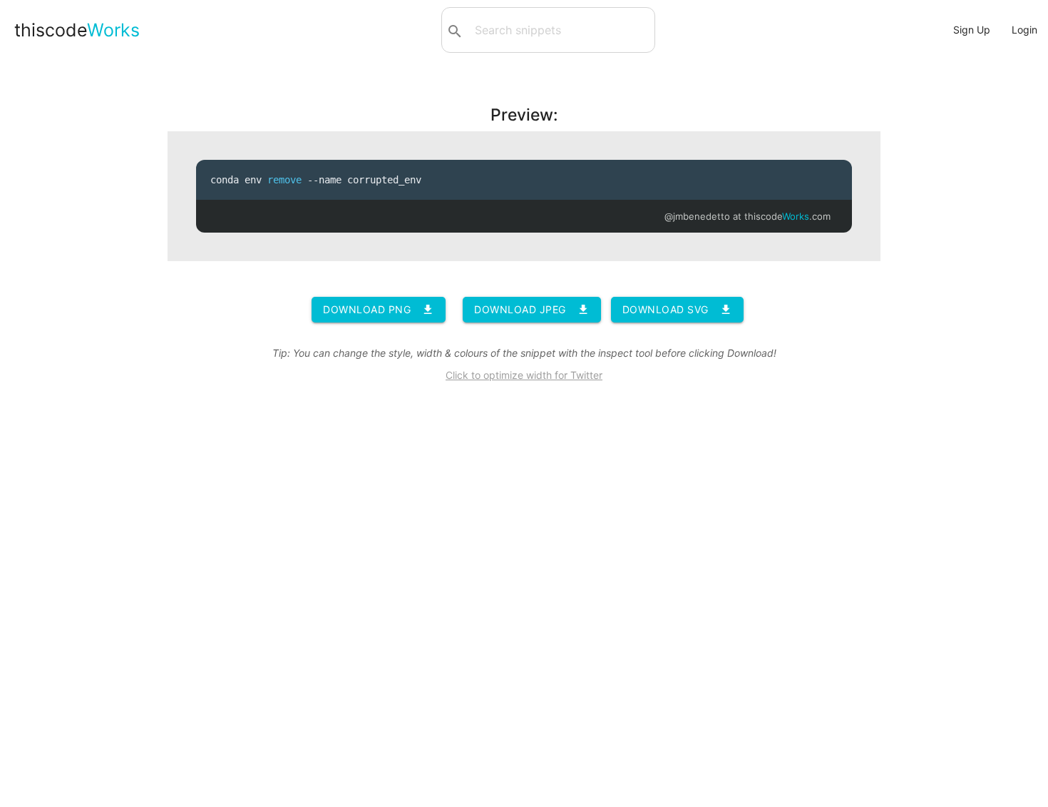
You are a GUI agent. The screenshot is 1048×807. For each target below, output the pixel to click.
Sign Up (971, 30)
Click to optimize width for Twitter (524, 375)
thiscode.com (787, 216)
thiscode (77, 30)
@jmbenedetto (697, 216)
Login (1024, 30)
